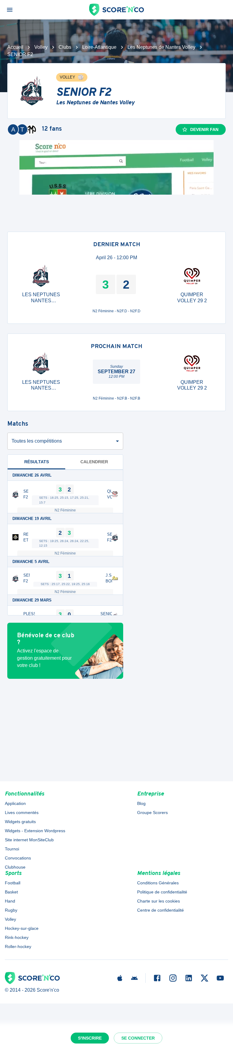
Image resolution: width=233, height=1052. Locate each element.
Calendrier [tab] (94, 461)
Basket (11, 892)
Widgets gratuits (20, 821)
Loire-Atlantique (99, 47)
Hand (10, 901)
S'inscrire (90, 1038)
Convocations (18, 858)
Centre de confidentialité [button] (160, 910)
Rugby (11, 910)
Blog (141, 803)
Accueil (15, 47)
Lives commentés (22, 812)
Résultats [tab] (36, 461)
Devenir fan (204, 129)
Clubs (65, 47)
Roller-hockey (18, 946)
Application (15, 803)
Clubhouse (15, 867)
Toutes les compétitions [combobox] (37, 441)
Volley (41, 47)
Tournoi (12, 848)
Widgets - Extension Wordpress (35, 830)
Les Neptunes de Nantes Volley (161, 47)
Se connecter (138, 1038)
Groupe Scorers (152, 812)
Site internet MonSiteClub (29, 839)
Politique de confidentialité (162, 892)
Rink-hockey (17, 937)
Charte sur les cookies (158, 901)
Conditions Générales (158, 882)
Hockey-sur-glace (22, 928)
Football (12, 882)
